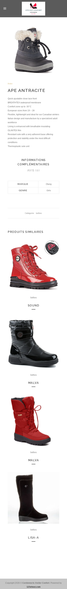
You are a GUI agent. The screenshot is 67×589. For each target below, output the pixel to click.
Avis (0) (33, 170)
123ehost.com (34, 587)
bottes (10, 83)
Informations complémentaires (33, 162)
